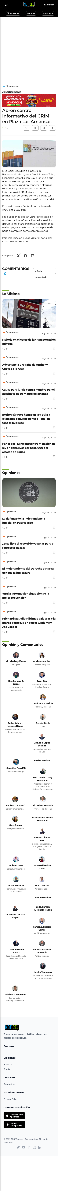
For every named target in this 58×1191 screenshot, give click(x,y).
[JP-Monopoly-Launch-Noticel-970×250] (29, 100)
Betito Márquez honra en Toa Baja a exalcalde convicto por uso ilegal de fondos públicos (26, 418)
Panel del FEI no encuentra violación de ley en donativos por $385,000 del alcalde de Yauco (28, 447)
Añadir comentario (41, 272)
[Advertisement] (29, 47)
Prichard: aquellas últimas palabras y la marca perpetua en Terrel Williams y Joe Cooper (29, 622)
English (7, 1069)
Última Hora (13, 13)
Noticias (31, 13)
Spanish (8, 1064)
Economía (48, 13)
